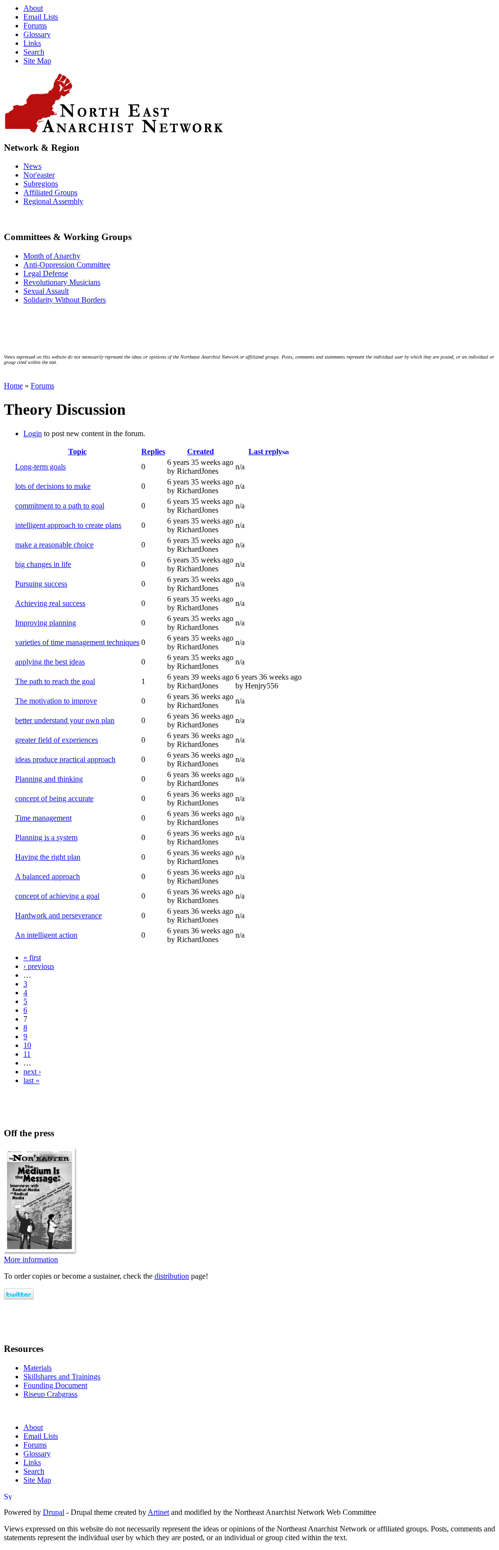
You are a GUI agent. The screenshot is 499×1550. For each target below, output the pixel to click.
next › (32, 1071)
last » (31, 1080)
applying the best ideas (50, 662)
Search (33, 52)
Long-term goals (40, 467)
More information (31, 1259)
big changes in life (43, 564)
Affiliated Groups (50, 192)
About (33, 8)
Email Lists (40, 17)
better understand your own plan (65, 720)
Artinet (158, 1512)
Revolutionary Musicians (61, 282)
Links (32, 43)
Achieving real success (50, 603)
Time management (43, 818)
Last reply (265, 451)
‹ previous (38, 966)
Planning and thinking (49, 779)
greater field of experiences (56, 740)
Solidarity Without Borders (64, 300)
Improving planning (45, 623)
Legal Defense (45, 273)
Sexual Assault (46, 291)
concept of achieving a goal (57, 896)
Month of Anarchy (51, 256)
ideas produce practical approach (65, 759)
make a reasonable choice (54, 545)
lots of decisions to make (53, 486)
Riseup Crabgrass (50, 1394)
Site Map (37, 61)
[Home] (249, 103)
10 (27, 1045)
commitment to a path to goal (59, 506)
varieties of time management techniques (77, 642)
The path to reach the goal (55, 681)
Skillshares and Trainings (61, 1376)
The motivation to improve (56, 701)
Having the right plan (47, 857)
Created (200, 451)
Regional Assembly (53, 201)
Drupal (53, 1512)
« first (32, 957)
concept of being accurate (54, 798)
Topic (77, 451)
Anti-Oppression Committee (66, 265)
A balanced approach (47, 876)
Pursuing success (41, 584)
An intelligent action (46, 935)
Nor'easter (39, 175)
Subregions (40, 184)
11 (27, 1054)
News (32, 166)
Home (13, 386)
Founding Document (55, 1385)
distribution (171, 1276)
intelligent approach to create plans (68, 525)
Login (32, 433)
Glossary (37, 34)
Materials (37, 1368)
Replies (153, 451)
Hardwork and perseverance (58, 915)
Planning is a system (46, 837)
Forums (35, 25)
